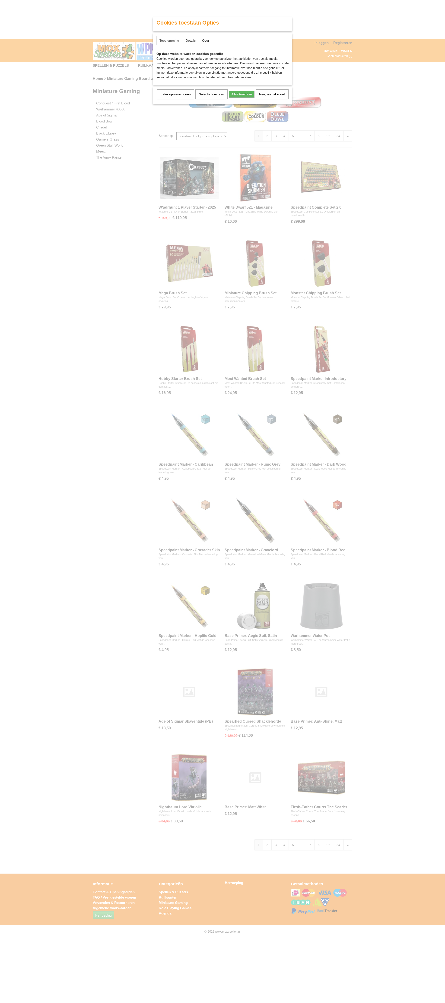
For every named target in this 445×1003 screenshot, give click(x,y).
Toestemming (169, 40)
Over (205, 40)
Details (191, 40)
